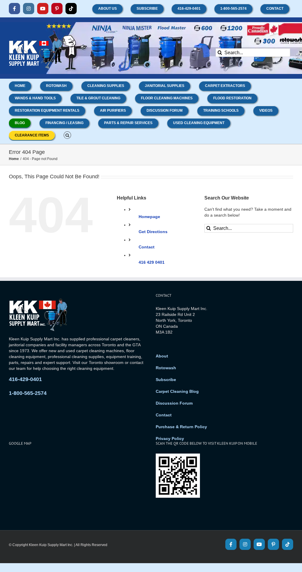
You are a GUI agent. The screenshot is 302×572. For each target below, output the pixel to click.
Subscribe (166, 379)
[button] (67, 134)
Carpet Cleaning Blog (177, 391)
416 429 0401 (152, 262)
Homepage (149, 216)
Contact (147, 247)
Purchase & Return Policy (181, 426)
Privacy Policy (170, 438)
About (162, 356)
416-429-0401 (25, 379)
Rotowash (166, 367)
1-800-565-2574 (28, 393)
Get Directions (153, 231)
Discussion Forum (174, 403)
